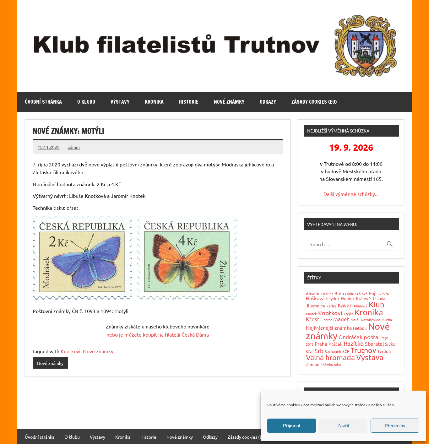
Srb (319, 350)
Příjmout (291, 425)
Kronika (154, 101)
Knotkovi (70, 351)
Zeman (312, 364)
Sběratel (374, 343)
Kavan (345, 305)
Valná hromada (330, 357)
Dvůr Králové (356, 293)
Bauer (328, 293)
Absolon (314, 293)
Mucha (387, 319)
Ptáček (335, 344)
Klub (376, 304)
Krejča (348, 313)
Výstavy (120, 101)
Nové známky (229, 101)
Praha (321, 344)
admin (74, 147)
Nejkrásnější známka (329, 327)
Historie (188, 101)
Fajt (373, 293)
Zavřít (343, 425)
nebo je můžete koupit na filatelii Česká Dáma (157, 334)
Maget (341, 319)
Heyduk (332, 298)
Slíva (309, 351)
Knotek (311, 313)
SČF (345, 351)
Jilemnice (315, 305)
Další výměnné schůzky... (351, 194)
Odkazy (268, 101)
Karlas (331, 305)
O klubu (86, 101)
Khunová (360, 305)
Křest (312, 319)
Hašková (315, 298)
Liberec (326, 319)
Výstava (369, 357)
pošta (371, 336)
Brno (339, 293)
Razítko (354, 343)
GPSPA (383, 293)
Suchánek (333, 351)
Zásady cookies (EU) (314, 101)
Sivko (390, 344)
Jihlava (378, 298)
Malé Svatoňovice (365, 319)
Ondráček (350, 336)
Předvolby (395, 425)
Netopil (360, 328)
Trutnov (363, 350)
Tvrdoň (384, 351)
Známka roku (331, 364)
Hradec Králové (356, 298)
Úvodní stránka (43, 101)
